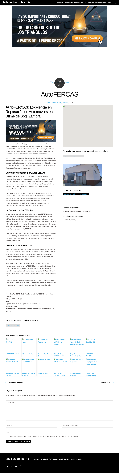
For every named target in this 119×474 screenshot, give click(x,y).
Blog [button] (109, 3)
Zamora (65, 102)
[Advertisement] (59, 61)
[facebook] (12, 466)
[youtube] (16, 466)
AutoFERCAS (59, 94)
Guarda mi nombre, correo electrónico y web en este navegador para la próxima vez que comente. (44, 436)
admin (48, 102)
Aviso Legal (44, 459)
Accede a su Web (13, 325)
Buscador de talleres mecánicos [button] (97, 3)
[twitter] (7, 466)
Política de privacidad (56, 459)
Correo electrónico (70, 425)
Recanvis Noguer (16, 383)
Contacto (60, 3)
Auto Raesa (105, 383)
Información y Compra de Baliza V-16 (75, 3)
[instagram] (20, 466)
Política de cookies (76, 459)
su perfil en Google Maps (73, 156)
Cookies (66, 459)
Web (8, 432)
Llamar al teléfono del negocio (75, 194)
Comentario (11, 402)
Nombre (10, 425)
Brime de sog (56, 102)
